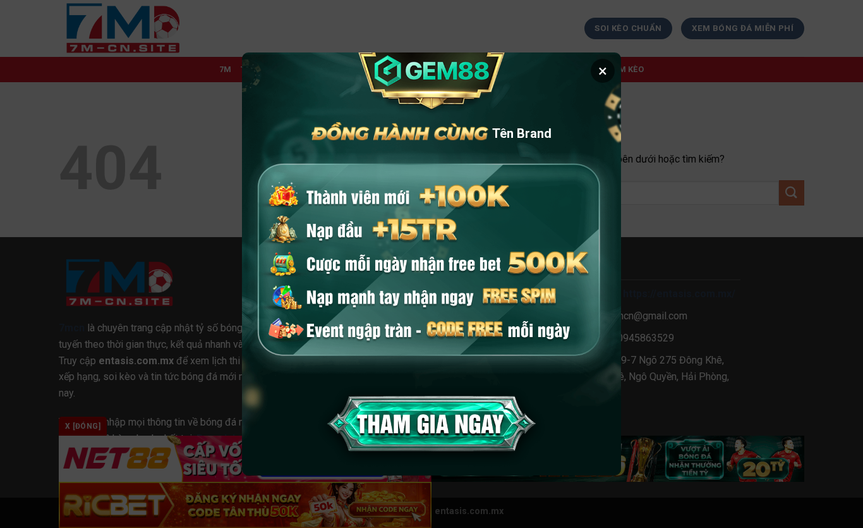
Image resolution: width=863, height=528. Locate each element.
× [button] (602, 70)
